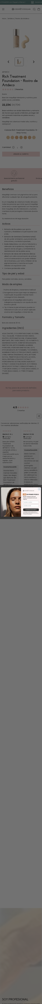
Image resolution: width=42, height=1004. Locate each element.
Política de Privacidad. (28, 514)
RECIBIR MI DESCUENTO (31, 509)
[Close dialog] (39, 489)
